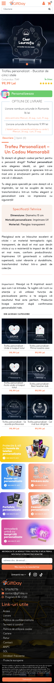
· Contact (7, 642)
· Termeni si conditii (12, 624)
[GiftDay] (27, 582)
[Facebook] (30, 575)
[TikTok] (41, 575)
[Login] (43, 4)
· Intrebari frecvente (13, 656)
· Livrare (6, 616)
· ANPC (6, 647)
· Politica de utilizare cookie (17, 629)
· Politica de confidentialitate (18, 620)
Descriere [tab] (7, 138)
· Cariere (6, 633)
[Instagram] (35, 575)
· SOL (5, 651)
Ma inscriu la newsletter (27, 567)
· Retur (5, 638)
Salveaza (27, 679)
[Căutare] (49, 9)
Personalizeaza (22, 93)
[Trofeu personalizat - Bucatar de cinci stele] (17, 3)
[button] (27, 64)
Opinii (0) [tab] (21, 138)
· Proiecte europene (12, 660)
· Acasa (6, 611)
